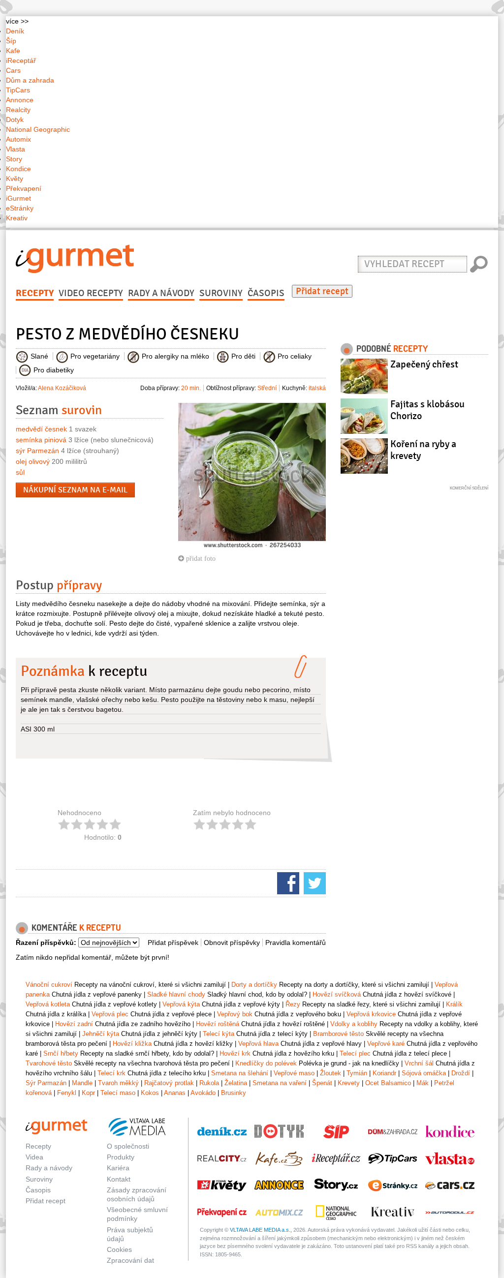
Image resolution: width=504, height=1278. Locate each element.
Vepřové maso (294, 1073)
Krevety (349, 1083)
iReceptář (21, 60)
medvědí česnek (41, 429)
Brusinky (233, 1092)
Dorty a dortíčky (254, 984)
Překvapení (23, 188)
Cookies (119, 1249)
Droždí (460, 1073)
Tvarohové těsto (49, 1063)
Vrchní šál (419, 1063)
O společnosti (128, 1146)
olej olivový (33, 461)
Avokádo (203, 1092)
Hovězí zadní (74, 1024)
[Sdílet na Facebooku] (287, 882)
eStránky (19, 208)
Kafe (13, 51)
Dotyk (15, 119)
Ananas (175, 1092)
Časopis (266, 293)
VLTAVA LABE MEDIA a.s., (261, 1230)
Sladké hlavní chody (176, 994)
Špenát (322, 1083)
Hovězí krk (235, 1053)
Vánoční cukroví (49, 984)
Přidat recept (322, 291)
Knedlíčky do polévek (266, 1063)
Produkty (120, 1157)
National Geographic (38, 129)
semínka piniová (41, 440)
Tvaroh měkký (118, 1083)
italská (317, 388)
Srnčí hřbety (60, 1053)
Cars (13, 70)
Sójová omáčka (424, 1073)
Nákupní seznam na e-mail (75, 490)
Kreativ (17, 218)
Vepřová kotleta (48, 1004)
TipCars (18, 90)
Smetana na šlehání (239, 1073)
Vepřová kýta (181, 1004)
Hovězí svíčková (337, 994)
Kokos (150, 1092)
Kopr (88, 1092)
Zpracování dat (130, 1260)
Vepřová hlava (258, 1043)
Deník (15, 31)
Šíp (11, 41)
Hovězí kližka (132, 1043)
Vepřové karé (386, 1043)
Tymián (356, 1073)
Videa (34, 1157)
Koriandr (384, 1073)
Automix (18, 139)
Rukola (209, 1083)
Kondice (18, 169)
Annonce (19, 100)
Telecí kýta (218, 1033)
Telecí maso (117, 1092)
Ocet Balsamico (388, 1083)
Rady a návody (161, 293)
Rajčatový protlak (169, 1083)
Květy (14, 179)
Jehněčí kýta (100, 1033)
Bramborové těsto (338, 1033)
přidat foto (200, 558)
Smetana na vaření (279, 1083)
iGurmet (18, 198)
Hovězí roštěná (217, 1024)
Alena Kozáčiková (62, 388)
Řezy (292, 1004)
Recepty (35, 293)
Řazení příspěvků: (46, 942)
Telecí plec (355, 1053)
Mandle (82, 1083)
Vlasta (15, 149)
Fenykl (66, 1092)
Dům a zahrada (30, 80)
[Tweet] (313, 882)
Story (14, 159)
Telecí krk (111, 1073)
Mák (422, 1083)
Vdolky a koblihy (354, 1024)
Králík (454, 1004)
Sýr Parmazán (46, 1083)
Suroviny (221, 293)
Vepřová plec (110, 1014)
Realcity (18, 110)
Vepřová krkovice (371, 1014)
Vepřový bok (234, 1014)
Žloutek (330, 1073)
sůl (20, 472)
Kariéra (118, 1168)
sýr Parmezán (37, 451)
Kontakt (118, 1179)
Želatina (235, 1083)
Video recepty (91, 293)
